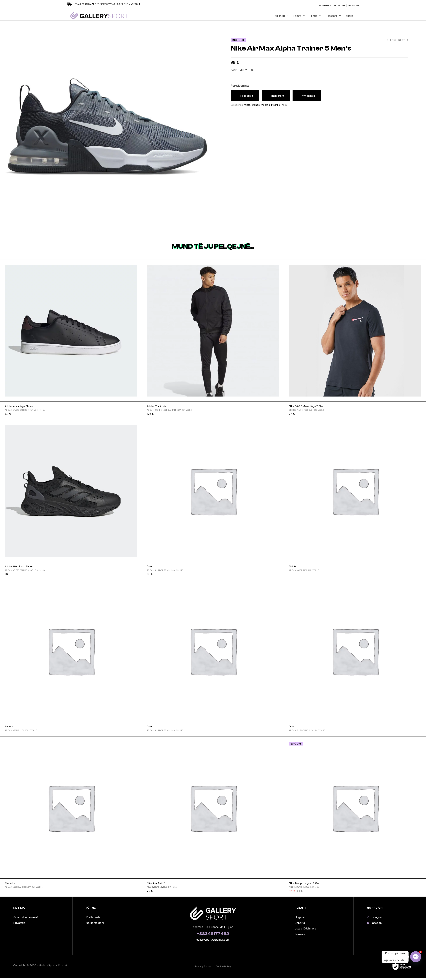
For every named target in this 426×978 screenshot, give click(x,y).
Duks (149, 566)
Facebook (246, 95)
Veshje (189, 410)
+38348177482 (213, 933)
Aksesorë (331, 15)
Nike (284, 104)
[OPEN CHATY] (415, 956)
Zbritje (349, 15)
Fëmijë (313, 15)
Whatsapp (308, 95)
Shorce (9, 726)
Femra (297, 15)
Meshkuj (280, 15)
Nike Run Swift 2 (156, 883)
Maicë (300, 410)
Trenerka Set (178, 410)
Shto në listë (138, 264)
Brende (256, 104)
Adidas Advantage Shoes (19, 406)
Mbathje (265, 104)
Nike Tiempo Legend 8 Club (304, 883)
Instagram (277, 95)
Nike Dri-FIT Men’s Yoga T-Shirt (306, 406)
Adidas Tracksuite (157, 406)
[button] (281, 16)
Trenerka (10, 883)
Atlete (247, 104)
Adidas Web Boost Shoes (19, 566)
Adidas (8, 410)
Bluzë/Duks (160, 570)
